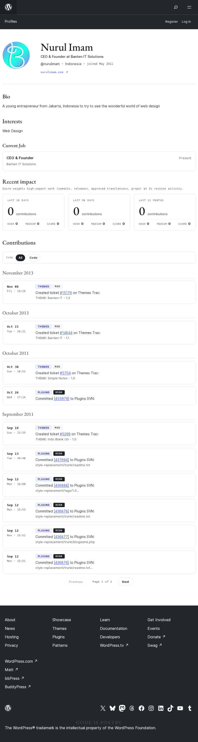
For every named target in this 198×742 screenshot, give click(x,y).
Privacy (11, 645)
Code (33, 257)
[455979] (61, 398)
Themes (59, 628)
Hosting (12, 636)
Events (154, 628)
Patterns (60, 645)
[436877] (61, 537)
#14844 (66, 333)
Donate (157, 636)
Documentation (113, 628)
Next (125, 582)
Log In (186, 21)
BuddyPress (18, 686)
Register (171, 21)
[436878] (61, 511)
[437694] (61, 460)
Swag (155, 645)
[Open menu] (190, 7)
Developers (110, 636)
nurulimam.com (53, 72)
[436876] (61, 562)
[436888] (61, 485)
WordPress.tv (114, 645)
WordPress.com (21, 661)
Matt (11, 669)
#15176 (66, 293)
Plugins (58, 636)
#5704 (65, 373)
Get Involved (159, 619)
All (20, 257)
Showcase (61, 619)
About (10, 619)
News (10, 628)
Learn (105, 619)
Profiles (11, 21)
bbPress (14, 678)
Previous (76, 582)
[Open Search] (176, 7)
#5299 (65, 434)
